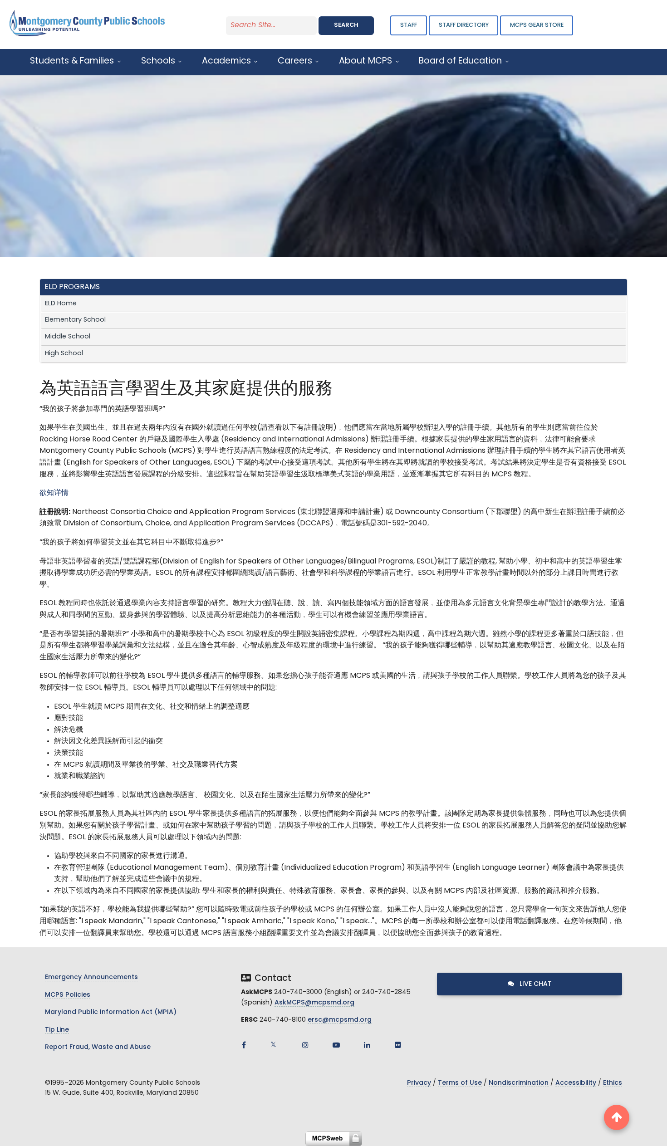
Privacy (419, 1083)
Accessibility (575, 1083)
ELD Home (61, 303)
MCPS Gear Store (537, 25)
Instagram (305, 1045)
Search (346, 25)
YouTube (336, 1045)
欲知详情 (54, 493)
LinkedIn (367, 1045)
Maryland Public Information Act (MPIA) (111, 1012)
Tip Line (57, 1030)
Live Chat (535, 984)
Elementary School (75, 320)
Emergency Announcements (91, 977)
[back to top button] (616, 1117)
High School (64, 353)
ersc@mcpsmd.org (340, 1020)
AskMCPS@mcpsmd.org (314, 1002)
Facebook (243, 1045)
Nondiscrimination (519, 1083)
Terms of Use (460, 1083)
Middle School (67, 336)
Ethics (612, 1083)
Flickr (398, 1045)
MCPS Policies (67, 995)
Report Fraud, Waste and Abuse (98, 1047)
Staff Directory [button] (464, 25)
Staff (408, 25)
